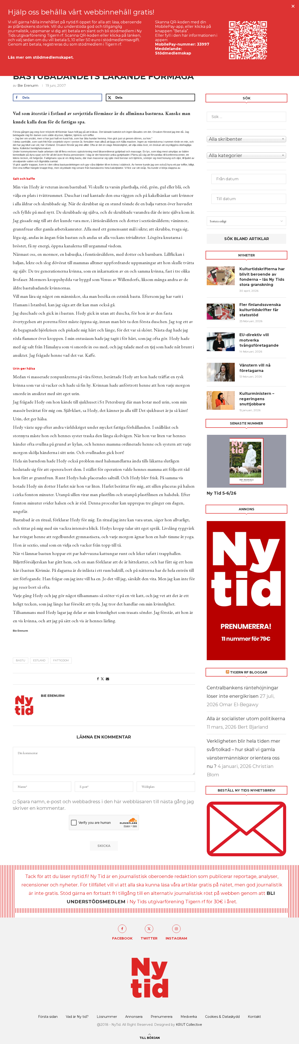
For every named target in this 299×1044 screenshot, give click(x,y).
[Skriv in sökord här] (246, 117)
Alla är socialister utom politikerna (246, 718)
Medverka (189, 1017)
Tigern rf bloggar (248, 672)
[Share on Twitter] (102, 679)
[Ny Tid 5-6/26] (246, 461)
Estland (39, 660)
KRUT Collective (189, 1024)
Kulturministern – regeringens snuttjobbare (256, 398)
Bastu (20, 660)
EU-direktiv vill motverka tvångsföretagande (259, 340)
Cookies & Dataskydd (222, 1017)
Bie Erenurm (28, 85)
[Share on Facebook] (98, 679)
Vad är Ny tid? (77, 1017)
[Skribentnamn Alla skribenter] (246, 138)
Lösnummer (107, 1017)
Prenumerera (161, 1017)
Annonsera (133, 1017)
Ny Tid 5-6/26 (221, 493)
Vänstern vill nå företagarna (255, 368)
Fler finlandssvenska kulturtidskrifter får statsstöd (260, 309)
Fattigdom (61, 660)
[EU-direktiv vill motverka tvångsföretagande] (221, 341)
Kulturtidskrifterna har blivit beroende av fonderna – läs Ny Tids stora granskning (262, 277)
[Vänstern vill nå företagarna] (221, 372)
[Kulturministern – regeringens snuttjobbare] (221, 400)
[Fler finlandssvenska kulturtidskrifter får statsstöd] (221, 311)
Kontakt (254, 1017)
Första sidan (48, 1017)
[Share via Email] (107, 679)
